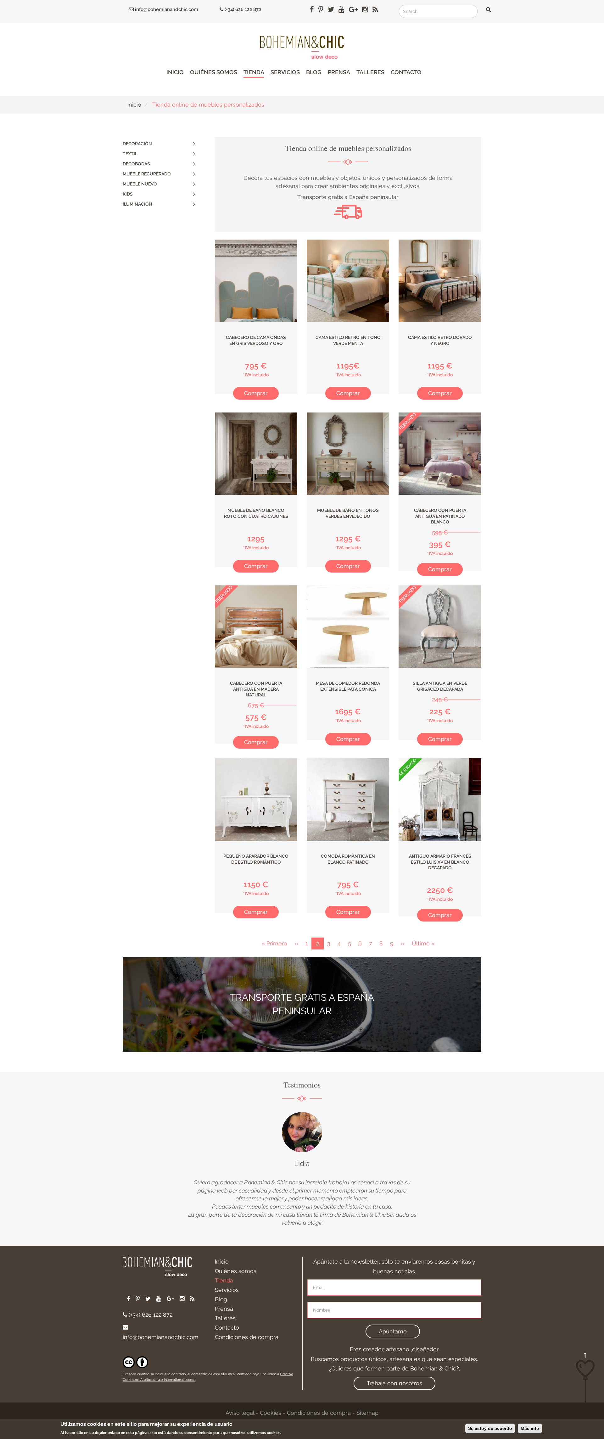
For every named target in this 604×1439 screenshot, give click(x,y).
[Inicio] (302, 47)
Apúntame (393, 1331)
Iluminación (137, 204)
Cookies (270, 1412)
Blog (314, 72)
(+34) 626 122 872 (242, 9)
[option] (302, 1169)
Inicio (175, 72)
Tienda (253, 72)
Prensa (339, 72)
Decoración (137, 143)
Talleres (370, 72)
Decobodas (136, 163)
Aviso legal (240, 1412)
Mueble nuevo (140, 183)
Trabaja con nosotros (394, 1383)
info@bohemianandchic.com (166, 9)
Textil (130, 153)
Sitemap (367, 1412)
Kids (128, 193)
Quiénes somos (213, 72)
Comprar (256, 393)
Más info (530, 1428)
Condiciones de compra (246, 1337)
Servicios (285, 72)
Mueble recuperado (147, 173)
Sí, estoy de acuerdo (490, 1428)
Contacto (406, 72)
